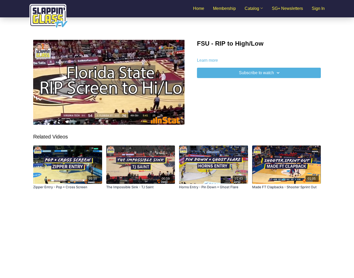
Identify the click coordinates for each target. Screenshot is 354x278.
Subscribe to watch (256, 73)
